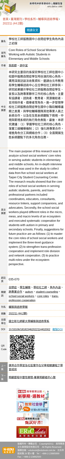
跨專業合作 (15, 291)
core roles (43, 296)
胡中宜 (24, 65)
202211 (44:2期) (13, 23)
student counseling (47, 291)
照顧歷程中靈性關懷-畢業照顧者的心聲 (32, 377)
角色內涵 (55, 287)
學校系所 (30, 19)
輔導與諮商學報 (48, 19)
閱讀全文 (32, 30)
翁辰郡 (13, 65)
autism (29, 291)
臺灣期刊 (16, 19)
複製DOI (57, 329)
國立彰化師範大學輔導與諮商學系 (29, 321)
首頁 (5, 19)
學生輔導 (25, 287)
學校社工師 (40, 287)
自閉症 (13, 287)
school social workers (21, 296)
